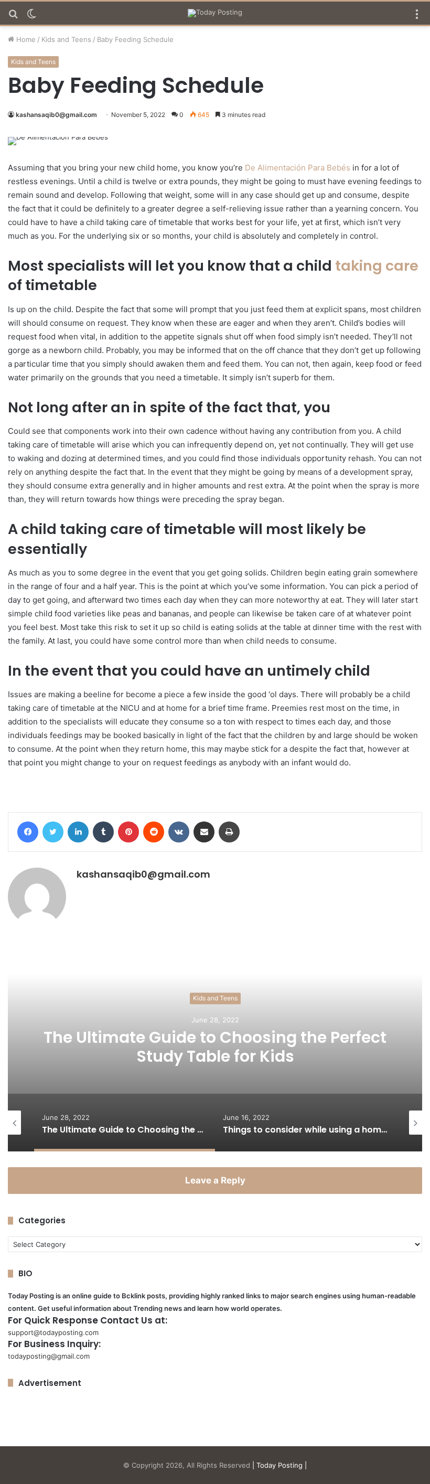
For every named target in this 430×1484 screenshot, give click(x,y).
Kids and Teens (66, 39)
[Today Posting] (215, 13)
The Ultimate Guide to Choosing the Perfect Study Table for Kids (215, 1046)
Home (25, 39)
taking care (376, 265)
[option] (215, 1046)
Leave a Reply (215, 1180)
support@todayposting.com (53, 1332)
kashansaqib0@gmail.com (56, 115)
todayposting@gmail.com (49, 1356)
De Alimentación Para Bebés (297, 168)
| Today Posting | (279, 1465)
